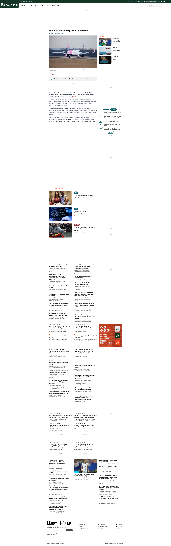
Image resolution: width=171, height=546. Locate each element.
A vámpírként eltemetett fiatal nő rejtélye (117, 58)
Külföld (31, 5)
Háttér (43, 5)
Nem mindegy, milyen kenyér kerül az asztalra (112, 125)
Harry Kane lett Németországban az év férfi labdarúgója (117, 40)
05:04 (101, 116)
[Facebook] (161, 1)
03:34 (100, 128)
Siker (76, 192)
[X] (166, 1)
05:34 (101, 112)
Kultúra (77, 224)
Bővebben (110, 132)
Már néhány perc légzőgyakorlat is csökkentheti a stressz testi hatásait (112, 128)
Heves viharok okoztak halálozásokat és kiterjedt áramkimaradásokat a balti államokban (117, 51)
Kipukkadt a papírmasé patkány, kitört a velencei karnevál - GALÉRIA (84, 229)
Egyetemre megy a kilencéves (84, 195)
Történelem (104, 61)
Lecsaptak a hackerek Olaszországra (81, 212)
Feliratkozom (69, 530)
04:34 (101, 121)
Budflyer (74, 96)
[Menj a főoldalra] (9, 4)
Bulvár (58, 5)
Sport (48, 5)
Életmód (53, 5)
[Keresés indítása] (161, 5)
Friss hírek (25, 1)
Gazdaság (37, 5)
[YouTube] (164, 1)
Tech (76, 208)
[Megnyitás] (22, 5)
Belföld (25, 5)
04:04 (101, 124)
